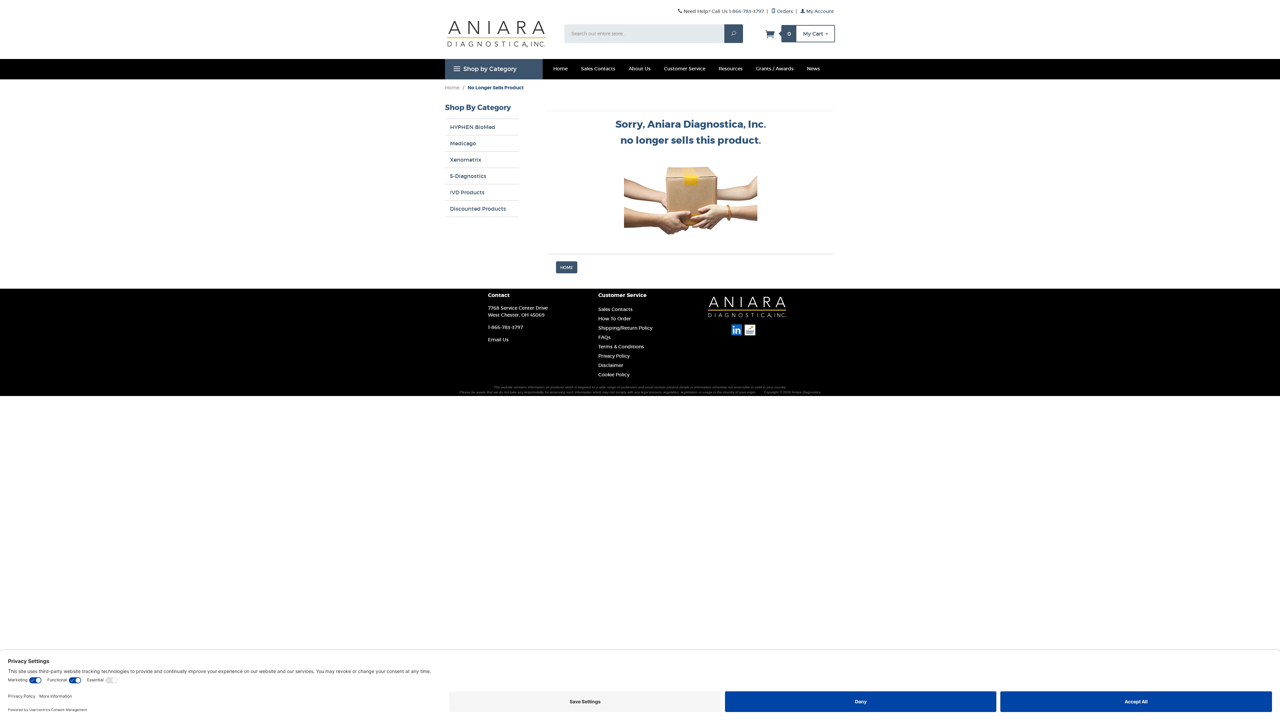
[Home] (566, 266)
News (813, 69)
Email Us (498, 340)
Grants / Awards (775, 69)
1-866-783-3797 (746, 11)
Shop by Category (490, 69)
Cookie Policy (613, 375)
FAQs (604, 337)
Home (560, 69)
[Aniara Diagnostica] (500, 39)
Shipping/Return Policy (625, 328)
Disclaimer (610, 365)
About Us (640, 69)
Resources (731, 69)
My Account (819, 11)
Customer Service (684, 69)
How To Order (614, 319)
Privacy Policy (614, 356)
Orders (784, 11)
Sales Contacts (598, 69)
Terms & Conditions (621, 347)
